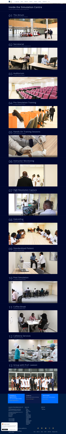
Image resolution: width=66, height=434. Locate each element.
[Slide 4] (33, 156)
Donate (27, 419)
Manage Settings (13, 429)
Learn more (3, 427)
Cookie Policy (28, 417)
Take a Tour (28, 411)
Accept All (5, 429)
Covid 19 (27, 418)
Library (27, 413)
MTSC (27, 412)
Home (27, 409)
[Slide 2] (32, 156)
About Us (38, 431)
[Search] (49, 1)
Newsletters (28, 421)
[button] (26, 1)
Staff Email (43, 409)
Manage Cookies (54, 431)
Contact (45, 431)
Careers (27, 424)
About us (27, 410)
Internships (28, 423)
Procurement (28, 415)
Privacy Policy (28, 416)
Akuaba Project (29, 420)
